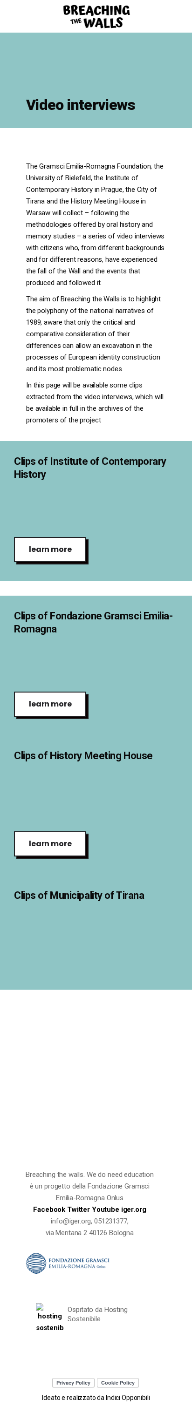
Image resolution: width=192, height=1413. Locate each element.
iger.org (133, 1209)
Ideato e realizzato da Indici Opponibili (96, 1397)
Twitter (79, 1209)
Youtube (106, 1209)
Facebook (50, 1209)
